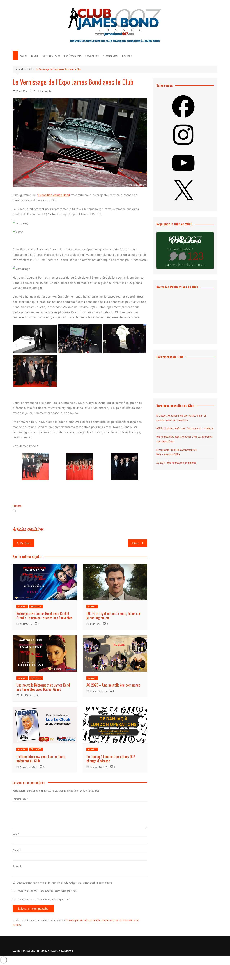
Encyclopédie (92, 56)
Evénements (36, 606)
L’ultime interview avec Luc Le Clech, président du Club (41, 758)
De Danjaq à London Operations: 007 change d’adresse (110, 758)
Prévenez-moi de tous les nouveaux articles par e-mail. (44, 899)
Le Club (34, 56)
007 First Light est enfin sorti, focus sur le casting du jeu (113, 615)
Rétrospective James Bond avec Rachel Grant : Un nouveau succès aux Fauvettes (44, 615)
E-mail (17, 850)
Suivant (135, 543)
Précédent (25, 543)
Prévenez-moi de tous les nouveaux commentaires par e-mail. (47, 891)
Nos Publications (51, 56)
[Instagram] (183, 147)
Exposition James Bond (54, 195)
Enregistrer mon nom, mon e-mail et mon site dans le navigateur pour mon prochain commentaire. (64, 882)
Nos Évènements (72, 56)
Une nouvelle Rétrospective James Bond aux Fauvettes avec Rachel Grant (43, 687)
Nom (16, 834)
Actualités (46, 91)
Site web (17, 866)
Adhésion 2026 (110, 56)
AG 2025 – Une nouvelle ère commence (113, 685)
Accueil (23, 56)
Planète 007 (36, 749)
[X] (183, 203)
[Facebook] (183, 119)
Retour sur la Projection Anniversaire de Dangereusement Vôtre (176, 452)
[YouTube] (183, 175)
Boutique (127, 56)
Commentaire (20, 799)
